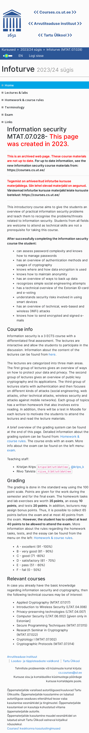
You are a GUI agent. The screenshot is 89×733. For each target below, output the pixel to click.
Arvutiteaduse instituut (55, 23)
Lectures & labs (16, 92)
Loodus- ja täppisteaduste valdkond (35, 661)
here (52, 354)
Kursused (9, 49)
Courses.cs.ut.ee (55, 12)
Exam (9, 114)
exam (11, 450)
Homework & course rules (24, 100)
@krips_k (77, 467)
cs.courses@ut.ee (70, 672)
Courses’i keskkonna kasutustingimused (33, 728)
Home (9, 85)
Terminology (14, 107)
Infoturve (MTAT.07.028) (64, 49)
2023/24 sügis (31, 49)
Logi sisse (36, 56)
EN (21, 56)
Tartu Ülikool (55, 35)
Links (8, 122)
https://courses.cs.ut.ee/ (26, 170)
